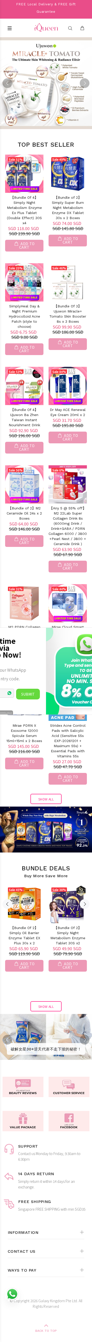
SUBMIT (28, 694)
